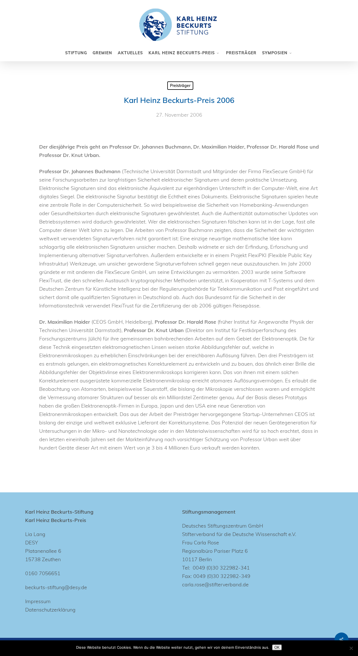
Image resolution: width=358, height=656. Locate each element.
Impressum (38, 601)
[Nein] (351, 648)
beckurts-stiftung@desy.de (56, 587)
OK (277, 647)
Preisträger (180, 85)
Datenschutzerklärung (50, 609)
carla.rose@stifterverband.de (215, 584)
